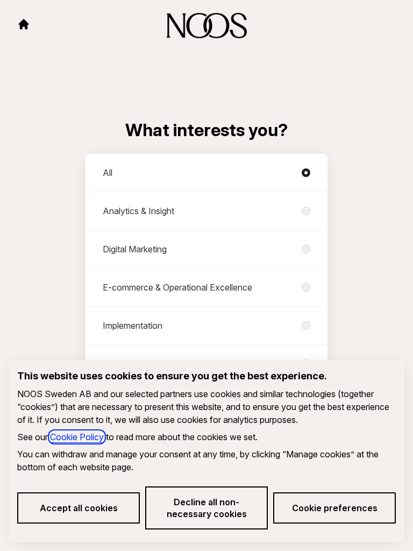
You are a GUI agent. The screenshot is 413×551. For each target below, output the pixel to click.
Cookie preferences (335, 508)
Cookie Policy (77, 437)
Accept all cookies (79, 508)
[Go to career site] (23, 24)
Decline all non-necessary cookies (207, 508)
